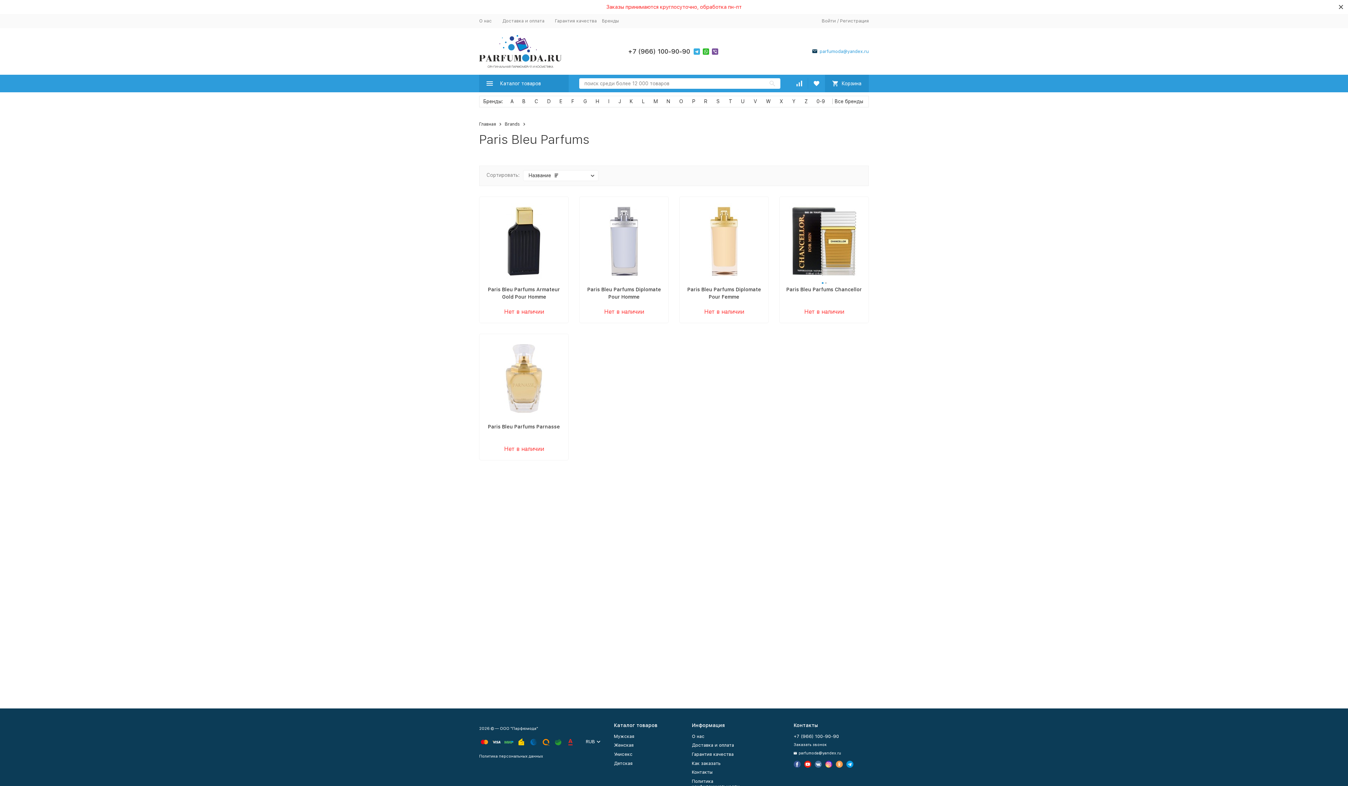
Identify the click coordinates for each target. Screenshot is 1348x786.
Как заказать (706, 763)
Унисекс (623, 754)
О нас (485, 21)
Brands (512, 124)
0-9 (821, 101)
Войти (829, 21)
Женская (624, 745)
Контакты (702, 772)
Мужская (624, 736)
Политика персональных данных (511, 756)
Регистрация (854, 21)
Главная (487, 124)
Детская (623, 763)
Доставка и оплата (523, 21)
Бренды (610, 21)
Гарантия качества (576, 21)
